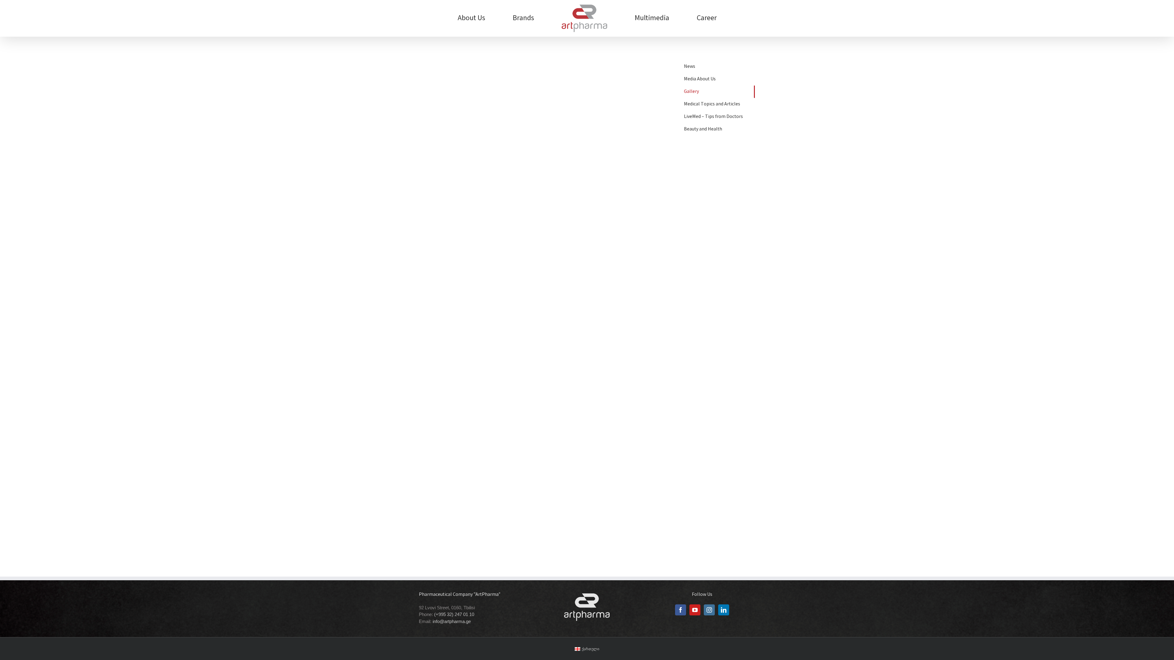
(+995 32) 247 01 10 (454, 614)
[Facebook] (680, 609)
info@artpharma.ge (452, 621)
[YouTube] (694, 609)
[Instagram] (709, 609)
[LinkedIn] (723, 609)
